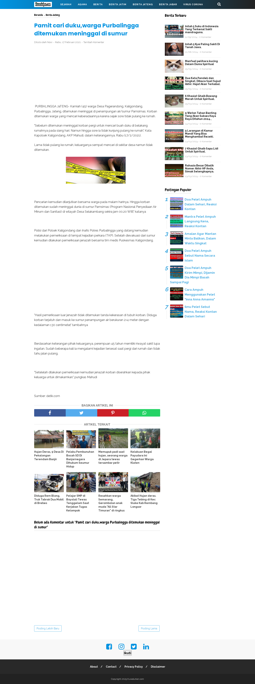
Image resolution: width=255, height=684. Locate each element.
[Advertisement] (97, 74)
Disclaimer (158, 666)
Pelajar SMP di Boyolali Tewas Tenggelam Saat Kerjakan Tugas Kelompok (77, 503)
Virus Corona (193, 4)
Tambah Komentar (93, 42)
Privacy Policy (134, 666)
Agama (82, 4)
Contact (111, 666)
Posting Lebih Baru (48, 628)
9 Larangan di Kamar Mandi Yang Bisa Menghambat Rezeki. (199, 133)
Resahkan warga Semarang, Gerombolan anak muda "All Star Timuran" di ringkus (111, 503)
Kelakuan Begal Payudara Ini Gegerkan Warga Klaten (142, 457)
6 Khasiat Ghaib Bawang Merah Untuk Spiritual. (201, 97)
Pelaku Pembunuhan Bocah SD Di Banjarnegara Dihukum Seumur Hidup (80, 459)
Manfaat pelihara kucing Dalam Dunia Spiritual (201, 63)
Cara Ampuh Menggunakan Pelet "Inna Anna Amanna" (200, 294)
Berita (98, 4)
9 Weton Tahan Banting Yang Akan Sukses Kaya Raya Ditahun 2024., (200, 115)
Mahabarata (46, 13)
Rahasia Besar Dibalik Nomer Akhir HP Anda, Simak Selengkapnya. (199, 168)
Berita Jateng (143, 4)
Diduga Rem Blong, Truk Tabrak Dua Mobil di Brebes (49, 499)
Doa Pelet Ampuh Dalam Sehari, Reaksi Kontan (201, 204)
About (94, 666)
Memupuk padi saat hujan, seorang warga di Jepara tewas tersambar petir (113, 457)
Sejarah (65, 4)
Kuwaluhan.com (135, 679)
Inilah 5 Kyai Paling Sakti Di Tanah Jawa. (202, 46)
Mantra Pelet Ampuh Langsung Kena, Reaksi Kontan (200, 221)
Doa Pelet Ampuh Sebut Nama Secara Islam (200, 255)
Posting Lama (149, 628)
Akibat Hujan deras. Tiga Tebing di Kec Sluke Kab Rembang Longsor (144, 501)
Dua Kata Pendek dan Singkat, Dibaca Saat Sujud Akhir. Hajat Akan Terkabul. (203, 81)
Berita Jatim (117, 4)
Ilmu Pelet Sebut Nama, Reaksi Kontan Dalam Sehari (201, 311)
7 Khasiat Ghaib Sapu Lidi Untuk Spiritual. (201, 150)
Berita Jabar (168, 4)
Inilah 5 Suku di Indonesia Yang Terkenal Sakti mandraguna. (201, 29)
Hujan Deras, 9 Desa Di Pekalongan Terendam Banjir (49, 455)
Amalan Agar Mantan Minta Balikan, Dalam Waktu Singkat (200, 238)
